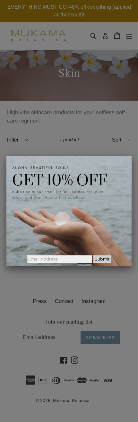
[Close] (131, 155)
